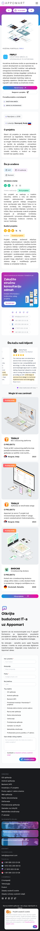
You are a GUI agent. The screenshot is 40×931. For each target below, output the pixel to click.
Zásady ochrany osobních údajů (13, 894)
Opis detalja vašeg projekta (13, 736)
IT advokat (5, 815)
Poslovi (4, 887)
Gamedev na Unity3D (14, 726)
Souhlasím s (20, 754)
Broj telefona (8, 681)
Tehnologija (6, 884)
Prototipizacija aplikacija (14, 722)
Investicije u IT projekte (10, 788)
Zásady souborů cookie (10, 891)
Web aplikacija (7, 794)
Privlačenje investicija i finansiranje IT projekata (18, 703)
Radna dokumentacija (14, 715)
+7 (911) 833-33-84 (21, 328)
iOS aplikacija (11, 692)
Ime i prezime (9, 659)
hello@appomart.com (21, 316)
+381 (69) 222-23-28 (21, 320)
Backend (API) (11, 699)
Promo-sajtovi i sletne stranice (13, 791)
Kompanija (7, 666)
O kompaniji (6, 880)
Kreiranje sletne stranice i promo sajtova (19, 708)
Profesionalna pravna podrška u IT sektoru (20, 733)
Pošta (6, 674)
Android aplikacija (12, 695)
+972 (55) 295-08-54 (21, 324)
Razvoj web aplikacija (14, 711)
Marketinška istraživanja (14, 729)
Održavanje (10, 718)
